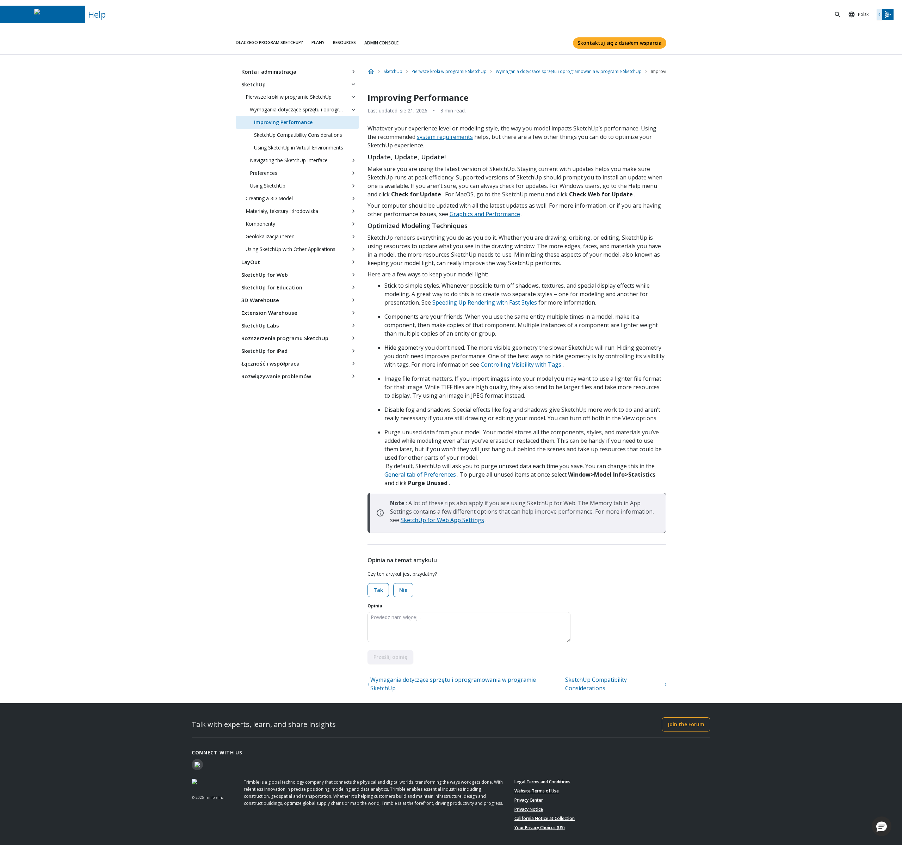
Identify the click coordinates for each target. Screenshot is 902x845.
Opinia (374, 606)
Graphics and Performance (485, 214)
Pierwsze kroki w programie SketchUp (289, 96)
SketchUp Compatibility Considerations (298, 134)
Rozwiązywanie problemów (276, 376)
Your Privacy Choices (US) (539, 828)
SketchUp (253, 84)
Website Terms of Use (536, 791)
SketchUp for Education (271, 287)
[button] (881, 826)
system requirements (445, 137)
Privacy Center (528, 800)
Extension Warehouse (269, 312)
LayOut (250, 261)
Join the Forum (686, 724)
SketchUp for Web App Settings (442, 520)
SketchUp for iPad (264, 350)
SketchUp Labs (260, 325)
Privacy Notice (528, 809)
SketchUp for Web (264, 274)
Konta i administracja (268, 71)
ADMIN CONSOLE (381, 43)
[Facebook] (197, 764)
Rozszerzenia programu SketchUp (284, 338)
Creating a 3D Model (269, 198)
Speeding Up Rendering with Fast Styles (484, 302)
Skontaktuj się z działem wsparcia (619, 42)
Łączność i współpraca (270, 363)
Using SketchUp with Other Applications (290, 249)
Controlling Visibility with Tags (521, 364)
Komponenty (260, 223)
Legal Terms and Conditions (542, 782)
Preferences (263, 173)
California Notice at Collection (544, 818)
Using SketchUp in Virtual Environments (298, 147)
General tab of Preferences (420, 474)
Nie (403, 590)
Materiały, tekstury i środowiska (282, 211)
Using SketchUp (267, 185)
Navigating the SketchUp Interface (289, 160)
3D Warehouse (260, 300)
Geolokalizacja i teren (270, 236)
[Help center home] (371, 71)
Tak (378, 590)
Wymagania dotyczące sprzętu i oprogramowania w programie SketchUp (299, 109)
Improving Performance (283, 122)
